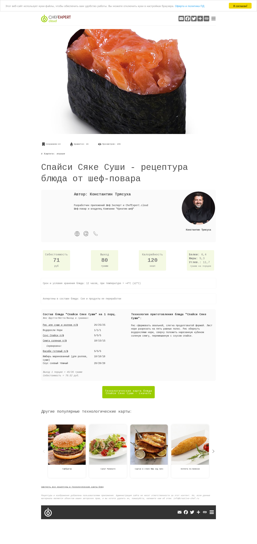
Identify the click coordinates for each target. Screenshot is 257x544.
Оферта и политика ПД (189, 6)
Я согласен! (240, 5)
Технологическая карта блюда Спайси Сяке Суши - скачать (128, 392)
